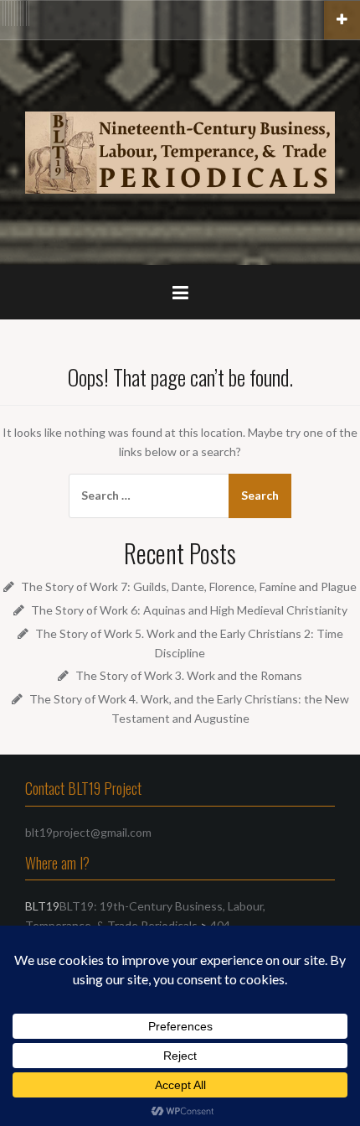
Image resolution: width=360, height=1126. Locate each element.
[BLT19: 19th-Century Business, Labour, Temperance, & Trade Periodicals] (180, 150)
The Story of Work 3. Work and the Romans (188, 675)
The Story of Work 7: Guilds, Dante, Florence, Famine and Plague (189, 586)
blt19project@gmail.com (88, 832)
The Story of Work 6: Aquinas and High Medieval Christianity (189, 610)
